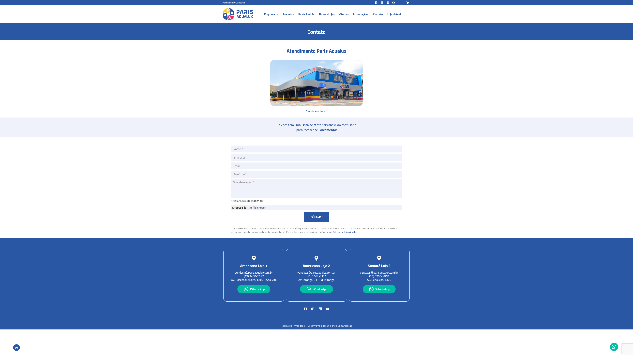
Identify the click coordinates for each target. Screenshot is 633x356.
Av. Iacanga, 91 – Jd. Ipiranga (316, 279)
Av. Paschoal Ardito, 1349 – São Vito (254, 279)
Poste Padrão (306, 14)
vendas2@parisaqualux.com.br (316, 272)
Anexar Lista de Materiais (247, 201)
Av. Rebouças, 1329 (379, 279)
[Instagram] (382, 2)
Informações (360, 14)
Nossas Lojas (327, 14)
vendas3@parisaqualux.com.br (379, 272)
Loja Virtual (394, 14)
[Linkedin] (387, 2)
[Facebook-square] (376, 2)
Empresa (269, 14)
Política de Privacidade (234, 2)
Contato (378, 14)
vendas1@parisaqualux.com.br (254, 272)
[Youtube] (393, 2)
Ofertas (344, 14)
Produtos (288, 14)
